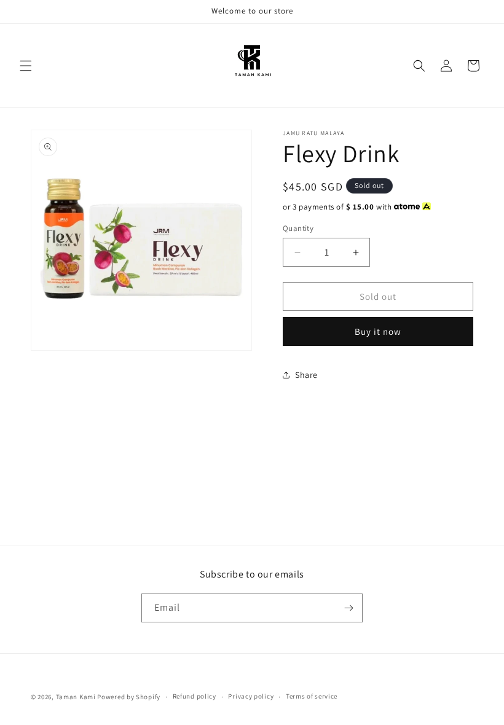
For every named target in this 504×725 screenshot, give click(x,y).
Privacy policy (251, 696)
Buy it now (378, 331)
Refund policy (194, 696)
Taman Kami (76, 696)
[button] (25, 65)
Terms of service (311, 696)
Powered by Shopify (128, 696)
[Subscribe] (348, 608)
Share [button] (306, 374)
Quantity (298, 228)
